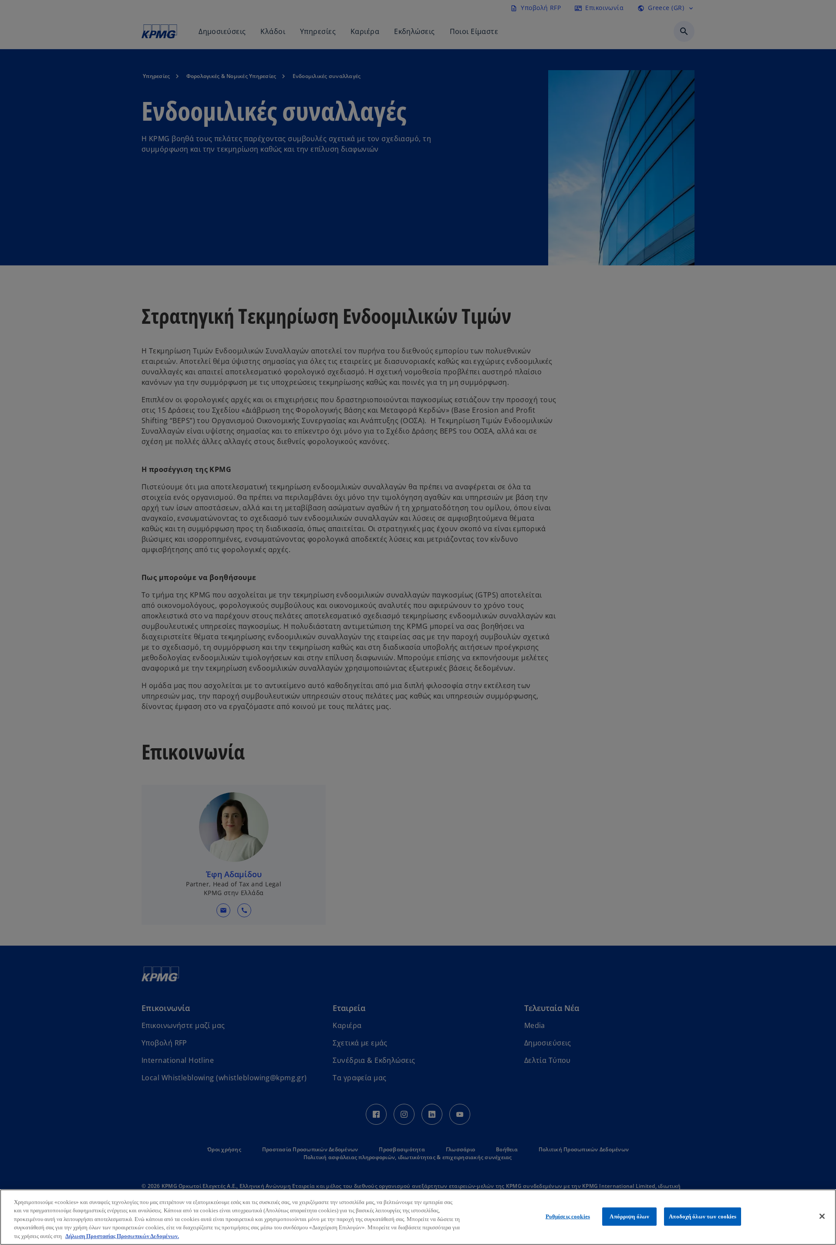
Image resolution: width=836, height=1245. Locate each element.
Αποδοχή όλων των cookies (702, 1216)
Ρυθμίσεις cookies (568, 1216)
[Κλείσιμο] (822, 1216)
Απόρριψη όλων (629, 1216)
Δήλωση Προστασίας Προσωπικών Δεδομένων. (122, 1236)
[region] (418, 1217)
